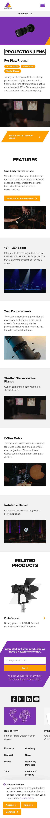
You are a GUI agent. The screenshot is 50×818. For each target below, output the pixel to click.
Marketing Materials (30, 763)
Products (9, 748)
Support (8, 755)
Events (8, 761)
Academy (30, 748)
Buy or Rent (11, 731)
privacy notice (33, 679)
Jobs (6, 771)
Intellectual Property (31, 773)
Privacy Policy (27, 798)
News (28, 755)
